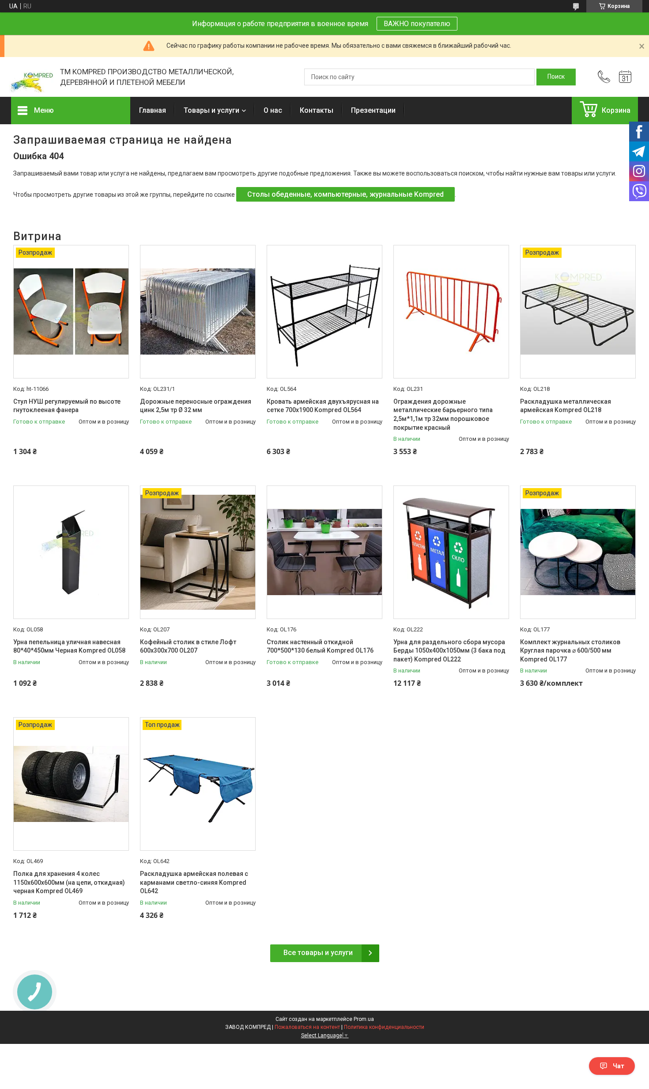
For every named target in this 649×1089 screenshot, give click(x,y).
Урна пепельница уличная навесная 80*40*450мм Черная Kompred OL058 (69, 646)
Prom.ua (364, 1019)
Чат (618, 1066)
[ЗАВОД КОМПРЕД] (31, 77)
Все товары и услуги (318, 952)
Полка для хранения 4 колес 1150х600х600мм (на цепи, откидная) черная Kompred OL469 (69, 882)
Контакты (316, 110)
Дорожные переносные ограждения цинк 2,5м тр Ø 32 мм (195, 406)
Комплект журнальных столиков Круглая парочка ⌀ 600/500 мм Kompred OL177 (570, 650)
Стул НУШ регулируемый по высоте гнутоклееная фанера (67, 406)
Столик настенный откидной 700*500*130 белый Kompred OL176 (320, 646)
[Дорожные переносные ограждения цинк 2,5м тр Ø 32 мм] (198, 311)
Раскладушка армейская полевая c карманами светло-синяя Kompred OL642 (194, 882)
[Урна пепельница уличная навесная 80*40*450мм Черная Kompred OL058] (71, 552)
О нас (273, 110)
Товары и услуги (211, 110)
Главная (152, 110)
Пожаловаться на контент (307, 1027)
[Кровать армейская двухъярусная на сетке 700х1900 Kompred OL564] (324, 311)
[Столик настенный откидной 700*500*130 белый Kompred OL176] (324, 552)
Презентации (373, 110)
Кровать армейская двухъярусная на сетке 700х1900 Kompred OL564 (323, 406)
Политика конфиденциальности (384, 1027)
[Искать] (556, 77)
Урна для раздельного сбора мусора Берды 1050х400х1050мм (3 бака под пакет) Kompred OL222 (449, 650)
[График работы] (625, 77)
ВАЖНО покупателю (417, 23)
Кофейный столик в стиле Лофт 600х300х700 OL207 (188, 646)
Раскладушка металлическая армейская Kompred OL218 (565, 406)
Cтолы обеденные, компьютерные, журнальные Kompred (345, 194)
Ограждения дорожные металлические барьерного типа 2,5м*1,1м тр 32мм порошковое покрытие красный (443, 414)
